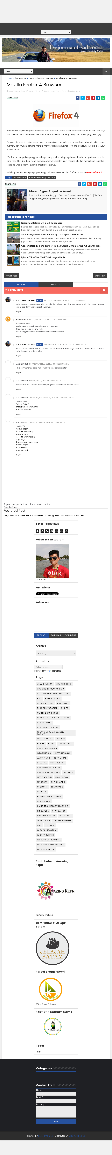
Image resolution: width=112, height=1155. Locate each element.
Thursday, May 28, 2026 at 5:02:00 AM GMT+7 (49, 422)
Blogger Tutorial (47, 708)
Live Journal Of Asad (49, 767)
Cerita (64, 708)
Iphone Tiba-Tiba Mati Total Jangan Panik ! (43, 257)
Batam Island (52, 698)
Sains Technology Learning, (68, 91)
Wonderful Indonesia (49, 840)
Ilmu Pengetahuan (47, 748)
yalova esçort (22, 428)
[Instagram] (61, 26)
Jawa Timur (43, 758)
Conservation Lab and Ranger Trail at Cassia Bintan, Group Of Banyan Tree (60, 246)
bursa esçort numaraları (27, 442)
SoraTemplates (45, 1135)
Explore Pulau (44, 738)
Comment (70, 635)
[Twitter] (55, 26)
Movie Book (61, 777)
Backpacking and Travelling (53, 693)
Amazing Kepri (64, 684)
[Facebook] (50, 26)
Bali (39, 698)
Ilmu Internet (20, 78)
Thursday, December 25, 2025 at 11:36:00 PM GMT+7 (52, 397)
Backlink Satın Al (23, 409)
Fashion (60, 738)
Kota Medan (60, 758)
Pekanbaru (57, 787)
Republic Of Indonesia (49, 796)
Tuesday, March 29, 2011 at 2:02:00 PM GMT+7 (47, 319)
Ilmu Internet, (50, 91)
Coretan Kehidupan (48, 727)
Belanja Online (45, 703)
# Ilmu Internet (20, 177)
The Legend (65, 815)
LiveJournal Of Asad (48, 772)
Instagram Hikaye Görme (27, 406)
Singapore (43, 811)
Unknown (21, 319)
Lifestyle (42, 763)
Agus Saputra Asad (26, 300)
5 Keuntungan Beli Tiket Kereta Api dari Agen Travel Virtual (52, 234)
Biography (63, 703)
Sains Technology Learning (41, 78)
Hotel (51, 743)
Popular (56, 635)
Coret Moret (44, 722)
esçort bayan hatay (25, 431)
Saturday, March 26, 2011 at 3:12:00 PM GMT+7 (64, 300)
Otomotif (42, 787)
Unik (39, 825)
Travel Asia (43, 820)
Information (44, 753)
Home (9, 78)
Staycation (58, 811)
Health (41, 743)
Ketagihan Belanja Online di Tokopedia (41, 223)
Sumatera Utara (46, 815)
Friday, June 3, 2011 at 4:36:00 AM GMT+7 (47, 380)
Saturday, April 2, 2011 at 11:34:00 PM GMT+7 (49, 364)
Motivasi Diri (44, 777)
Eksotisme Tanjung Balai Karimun (51, 733)
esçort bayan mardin (25, 436)
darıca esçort (22, 450)
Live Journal (57, 763)
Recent (41, 635)
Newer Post (11, 275)
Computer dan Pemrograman (53, 717)
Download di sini (94, 172)
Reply (18, 312)
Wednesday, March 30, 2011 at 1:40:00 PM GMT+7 (65, 344)
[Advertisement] (56, 11)
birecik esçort (22, 444)
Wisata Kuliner (45, 835)
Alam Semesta (44, 684)
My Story (42, 782)
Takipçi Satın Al (22, 404)
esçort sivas (21, 447)
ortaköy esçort (22, 434)
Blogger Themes (77, 1135)
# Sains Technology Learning (42, 177)
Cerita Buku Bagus (48, 713)
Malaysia (69, 772)
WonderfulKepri (46, 849)
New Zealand (58, 782)
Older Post (100, 275)
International (62, 753)
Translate (56, 670)
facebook (56, 284)
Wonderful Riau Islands (50, 844)
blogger (21, 284)
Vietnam (50, 825)
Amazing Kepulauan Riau (50, 689)
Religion (42, 791)
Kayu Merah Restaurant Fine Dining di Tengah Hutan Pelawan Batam (44, 515)
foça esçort (21, 439)
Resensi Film (44, 801)
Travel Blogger (62, 820)
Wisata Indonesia (47, 830)
